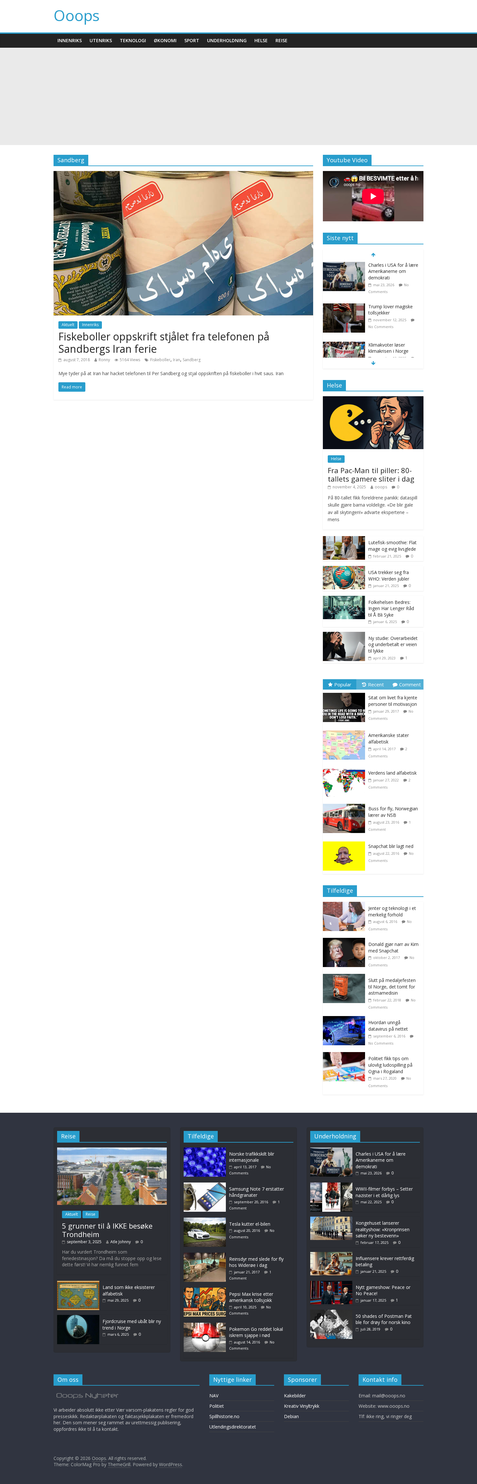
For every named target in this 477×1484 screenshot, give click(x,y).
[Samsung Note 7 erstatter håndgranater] (206, 1186)
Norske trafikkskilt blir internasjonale (251, 1157)
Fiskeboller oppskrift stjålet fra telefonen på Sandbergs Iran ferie (163, 342)
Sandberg (192, 359)
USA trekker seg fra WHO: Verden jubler (388, 575)
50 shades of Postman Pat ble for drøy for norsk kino (384, 1319)
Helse (261, 40)
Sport (191, 40)
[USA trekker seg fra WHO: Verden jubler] (344, 569)
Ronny (104, 359)
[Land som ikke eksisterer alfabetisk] (78, 1284)
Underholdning (227, 40)
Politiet (216, 1406)
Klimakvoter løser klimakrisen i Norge (388, 306)
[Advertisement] (238, 96)
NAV (213, 1395)
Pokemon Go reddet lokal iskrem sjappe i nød (256, 1332)
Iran (176, 359)
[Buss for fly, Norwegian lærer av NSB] (345, 804)
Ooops (77, 15)
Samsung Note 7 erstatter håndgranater (256, 1192)
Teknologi (133, 40)
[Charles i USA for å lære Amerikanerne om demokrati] (331, 1150)
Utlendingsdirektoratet (232, 1427)
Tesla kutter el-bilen (249, 1224)
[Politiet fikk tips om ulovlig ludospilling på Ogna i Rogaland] (345, 1055)
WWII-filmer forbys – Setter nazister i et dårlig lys (384, 1192)
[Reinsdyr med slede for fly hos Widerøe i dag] (206, 1256)
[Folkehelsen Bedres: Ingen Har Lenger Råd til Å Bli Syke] (344, 599)
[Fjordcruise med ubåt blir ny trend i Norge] (78, 1318)
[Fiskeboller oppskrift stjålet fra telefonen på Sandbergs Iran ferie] (183, 174)
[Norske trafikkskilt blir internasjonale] (206, 1150)
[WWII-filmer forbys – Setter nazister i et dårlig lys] (331, 1186)
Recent (376, 684)
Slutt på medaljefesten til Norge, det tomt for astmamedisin (392, 986)
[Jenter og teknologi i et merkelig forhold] (345, 905)
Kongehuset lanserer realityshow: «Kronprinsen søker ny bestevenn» (383, 1229)
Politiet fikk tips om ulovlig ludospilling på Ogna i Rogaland (390, 1064)
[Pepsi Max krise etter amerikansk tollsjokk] (206, 1291)
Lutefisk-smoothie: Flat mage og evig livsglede (392, 545)
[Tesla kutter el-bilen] (206, 1221)
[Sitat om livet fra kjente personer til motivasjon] (345, 693)
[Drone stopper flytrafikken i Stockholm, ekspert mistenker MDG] (344, 342)
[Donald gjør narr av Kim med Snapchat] (345, 941)
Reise (281, 40)
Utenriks (101, 40)
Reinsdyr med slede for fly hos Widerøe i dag (256, 1262)
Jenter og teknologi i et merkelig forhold (392, 911)
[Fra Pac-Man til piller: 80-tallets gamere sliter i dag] (373, 400)
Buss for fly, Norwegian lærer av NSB (393, 811)
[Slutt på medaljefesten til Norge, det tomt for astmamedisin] (345, 977)
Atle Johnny (120, 1242)
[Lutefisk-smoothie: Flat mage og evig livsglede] (344, 539)
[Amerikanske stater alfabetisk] (345, 731)
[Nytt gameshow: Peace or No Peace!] (331, 1284)
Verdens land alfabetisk (392, 773)
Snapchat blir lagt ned (390, 846)
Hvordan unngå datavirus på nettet (388, 1025)
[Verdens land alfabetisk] (345, 768)
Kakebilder (295, 1395)
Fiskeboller (160, 359)
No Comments (380, 285)
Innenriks (69, 40)
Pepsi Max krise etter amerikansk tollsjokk (251, 1297)
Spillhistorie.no (224, 1416)
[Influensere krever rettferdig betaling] (331, 1255)
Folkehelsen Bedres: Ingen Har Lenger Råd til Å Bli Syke (391, 608)
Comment (410, 684)
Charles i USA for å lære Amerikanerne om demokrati (381, 1160)
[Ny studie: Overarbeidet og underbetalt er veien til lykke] (344, 635)
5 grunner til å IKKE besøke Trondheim (107, 1230)
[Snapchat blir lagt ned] (345, 842)
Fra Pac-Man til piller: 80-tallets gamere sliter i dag (371, 474)
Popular (342, 684)
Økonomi (165, 40)
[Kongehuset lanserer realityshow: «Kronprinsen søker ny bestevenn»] (331, 1220)
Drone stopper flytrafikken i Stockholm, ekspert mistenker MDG (393, 347)
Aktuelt (68, 324)
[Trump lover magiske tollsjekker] (344, 265)
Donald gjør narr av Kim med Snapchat (393, 947)
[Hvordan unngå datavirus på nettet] (345, 1019)
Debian (291, 1416)
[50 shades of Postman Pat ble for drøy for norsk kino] (331, 1313)
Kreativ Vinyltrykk (301, 1406)
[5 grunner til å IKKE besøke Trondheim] (112, 1150)
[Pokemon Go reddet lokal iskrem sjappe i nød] (206, 1326)
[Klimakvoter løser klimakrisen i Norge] (344, 303)
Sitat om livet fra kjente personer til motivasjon (392, 700)
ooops (381, 487)
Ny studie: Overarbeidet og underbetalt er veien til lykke (393, 644)
